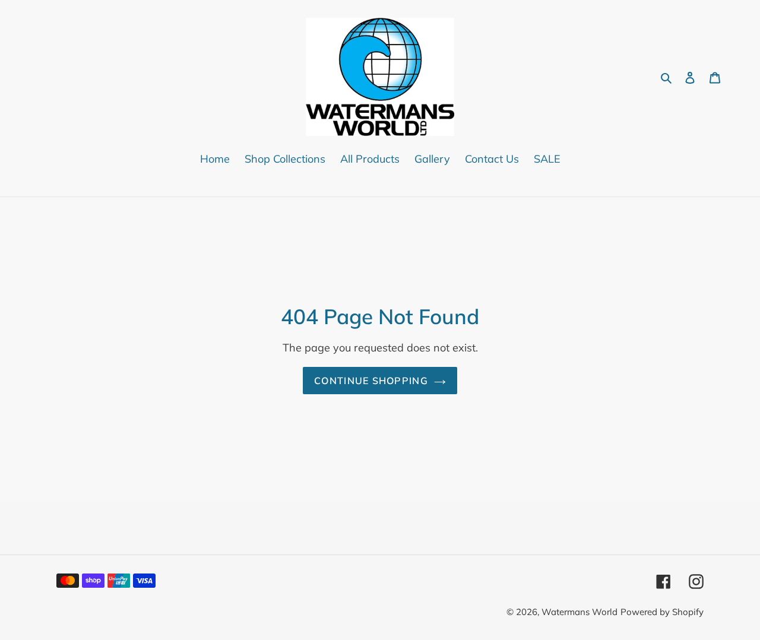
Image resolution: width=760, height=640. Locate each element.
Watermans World (580, 611)
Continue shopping (371, 380)
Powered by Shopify (662, 611)
